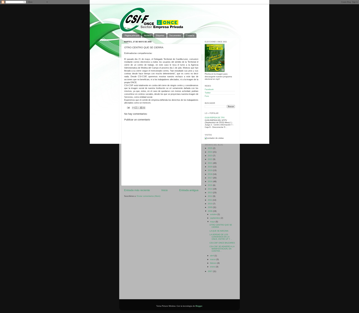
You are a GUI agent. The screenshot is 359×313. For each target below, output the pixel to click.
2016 (210, 181)
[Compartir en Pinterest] (144, 107)
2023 (210, 156)
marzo (213, 259)
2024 (210, 152)
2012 (210, 196)
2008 (210, 211)
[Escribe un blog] (136, 107)
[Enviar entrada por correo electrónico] (128, 107)
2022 (210, 159)
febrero (213, 263)
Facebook (209, 89)
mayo (213, 222)
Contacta (190, 35)
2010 (210, 204)
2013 (210, 193)
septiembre (215, 218)
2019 (210, 170)
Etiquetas (160, 35)
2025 (210, 148)
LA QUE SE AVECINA (219, 231)
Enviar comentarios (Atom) (148, 196)
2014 (210, 189)
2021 (210, 163)
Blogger (198, 306)
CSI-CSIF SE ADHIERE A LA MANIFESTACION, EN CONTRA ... (222, 248)
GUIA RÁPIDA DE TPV (215, 118)
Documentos (175, 35)
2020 (210, 167)
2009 (210, 207)
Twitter (208, 93)
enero (213, 267)
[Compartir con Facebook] (141, 107)
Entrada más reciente (137, 190)
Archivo (147, 35)
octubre (213, 214)
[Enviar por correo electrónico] (133, 107)
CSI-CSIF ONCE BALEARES (222, 243)
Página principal (132, 35)
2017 (210, 178)
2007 (210, 271)
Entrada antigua (188, 190)
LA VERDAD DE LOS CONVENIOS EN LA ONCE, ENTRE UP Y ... (221, 237)
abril (212, 256)
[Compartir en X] (138, 107)
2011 (210, 200)
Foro (207, 96)
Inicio (164, 190)
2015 (210, 185)
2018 (210, 174)
